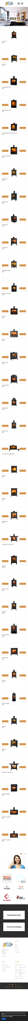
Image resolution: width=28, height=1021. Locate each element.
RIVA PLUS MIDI (5, 408)
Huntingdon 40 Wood (6, 270)
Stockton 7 (4, 726)
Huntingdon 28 (5, 201)
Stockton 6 (4, 680)
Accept (4, 1018)
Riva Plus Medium (5, 385)
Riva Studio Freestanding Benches (8, 453)
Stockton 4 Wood (5, 588)
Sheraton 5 (4, 475)
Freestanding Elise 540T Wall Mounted (9, 133)
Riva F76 (3, 339)
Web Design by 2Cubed (18, 986)
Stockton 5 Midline (5, 634)
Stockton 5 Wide (5, 657)
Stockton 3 (4, 566)
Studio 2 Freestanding (6, 839)
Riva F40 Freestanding (6, 293)
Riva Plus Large (5, 362)
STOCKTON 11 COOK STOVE (7, 544)
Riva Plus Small (5, 431)
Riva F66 (3, 316)
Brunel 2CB (4, 41)
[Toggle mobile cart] (18, 3)
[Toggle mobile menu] (22, 3)
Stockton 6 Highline (6, 703)
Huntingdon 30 (5, 224)
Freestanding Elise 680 (6, 155)
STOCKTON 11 (5, 521)
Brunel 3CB (4, 64)
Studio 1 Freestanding (6, 816)
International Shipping (14, 927)
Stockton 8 (4, 749)
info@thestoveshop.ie (19, 978)
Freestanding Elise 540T (6, 110)
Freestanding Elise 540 (6, 87)
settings (10, 1016)
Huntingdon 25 (5, 178)
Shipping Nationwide (14, 915)
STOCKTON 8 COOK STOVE (7, 772)
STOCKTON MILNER (6, 793)
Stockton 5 (4, 611)
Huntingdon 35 (5, 247)
